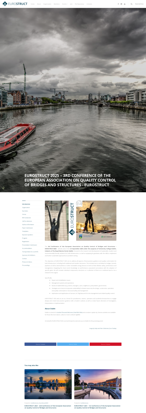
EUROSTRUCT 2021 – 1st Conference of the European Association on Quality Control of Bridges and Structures (97, 407)
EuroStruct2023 (43, 403)
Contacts (89, 4)
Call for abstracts (27, 221)
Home (32, 4)
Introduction (26, 204)
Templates (25, 231)
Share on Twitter (73, 344)
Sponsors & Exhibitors (28, 255)
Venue (24, 214)
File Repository (79, 4)
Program (24, 238)
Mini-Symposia (26, 218)
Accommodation (27, 248)
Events (64, 4)
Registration (25, 241)
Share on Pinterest (105, 344)
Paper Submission (27, 228)
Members (57, 4)
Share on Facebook (40, 344)
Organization (47, 4)
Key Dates (25, 211)
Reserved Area (139, 4)
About (39, 4)
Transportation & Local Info (30, 252)
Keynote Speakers (27, 235)
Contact (24, 258)
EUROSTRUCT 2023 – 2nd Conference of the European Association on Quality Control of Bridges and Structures (48, 407)
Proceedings (26, 265)
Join (71, 4)
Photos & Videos (27, 262)
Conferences (34, 403)
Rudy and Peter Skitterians (102, 328)
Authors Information (28, 224)
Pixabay (114, 328)
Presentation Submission (29, 245)
